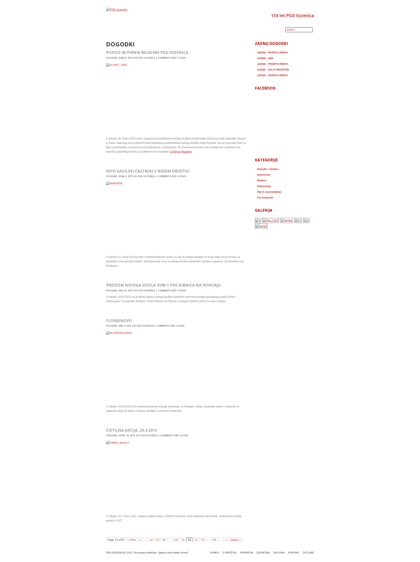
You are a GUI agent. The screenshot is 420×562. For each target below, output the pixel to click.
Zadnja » (235, 539)
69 (176, 539)
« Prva (132, 539)
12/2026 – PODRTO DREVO (272, 64)
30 (164, 539)
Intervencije (263, 174)
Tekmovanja (264, 186)
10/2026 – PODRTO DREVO (272, 75)
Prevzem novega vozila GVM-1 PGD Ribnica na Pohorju (163, 285)
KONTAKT (293, 552)
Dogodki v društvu (267, 169)
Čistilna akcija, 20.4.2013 (131, 430)
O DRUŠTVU (229, 552)
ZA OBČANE (263, 552)
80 (214, 539)
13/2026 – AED (265, 58)
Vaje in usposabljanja (269, 191)
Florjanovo (119, 320)
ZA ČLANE (308, 552)
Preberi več (114, 161)
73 (202, 539)
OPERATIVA (246, 552)
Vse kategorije (265, 197)
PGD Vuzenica (146, 57)
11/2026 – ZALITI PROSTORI (273, 69)
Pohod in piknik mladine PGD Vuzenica (147, 52)
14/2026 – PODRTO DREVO (272, 52)
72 (196, 539)
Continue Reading (181, 151)
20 (157, 539)
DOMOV (214, 552)
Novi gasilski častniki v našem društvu (147, 171)
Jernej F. (184, 552)
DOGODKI (279, 552)
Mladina (261, 180)
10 (151, 539)
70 (182, 539)
